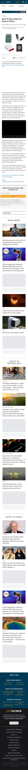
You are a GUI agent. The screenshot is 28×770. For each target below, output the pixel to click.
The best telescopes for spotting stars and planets (8, 705)
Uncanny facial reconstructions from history (20, 695)
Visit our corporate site (16, 718)
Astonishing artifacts (20, 684)
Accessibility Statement (14, 729)
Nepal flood (11, 6)
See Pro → (18, 1)
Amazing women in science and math (20, 692)
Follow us (16, 57)
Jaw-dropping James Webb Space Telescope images (8, 692)
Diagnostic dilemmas (8, 684)
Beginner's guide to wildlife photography (20, 703)
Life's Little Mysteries (8, 682)
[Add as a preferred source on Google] (14, 723)
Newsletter (23, 57)
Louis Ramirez (6, 24)
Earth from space (20, 682)
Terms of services (15, 199)
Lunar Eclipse (21, 6)
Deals (24, 24)
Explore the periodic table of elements (8, 695)
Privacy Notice (17, 201)
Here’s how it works (12, 28)
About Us (14, 734)
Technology (4, 16)
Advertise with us (14, 745)
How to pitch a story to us (14, 755)
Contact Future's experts (14, 732)
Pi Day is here (5, 61)
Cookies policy (14, 742)
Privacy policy (14, 740)
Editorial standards (14, 753)
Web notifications (14, 747)
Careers (14, 750)
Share (5, 57)
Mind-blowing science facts (20, 704)
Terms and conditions (14, 737)
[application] (14, 128)
